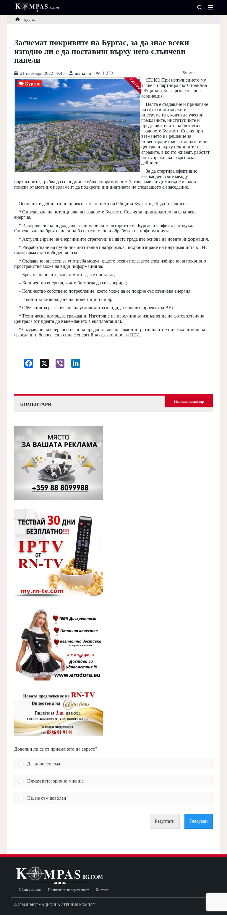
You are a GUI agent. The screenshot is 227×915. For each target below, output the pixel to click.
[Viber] (58, 365)
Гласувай (198, 821)
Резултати (165, 821)
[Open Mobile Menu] (210, 7)
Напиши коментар (189, 401)
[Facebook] (26, 365)
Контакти (102, 890)
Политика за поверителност (68, 890)
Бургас (189, 73)
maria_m (83, 73)
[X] (42, 365)
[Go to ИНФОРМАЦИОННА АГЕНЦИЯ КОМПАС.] (17, 19)
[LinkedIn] (73, 365)
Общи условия (30, 890)
